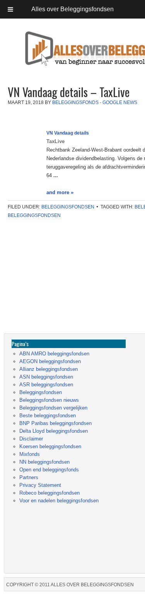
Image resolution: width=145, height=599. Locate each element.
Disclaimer (31, 439)
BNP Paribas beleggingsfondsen (55, 423)
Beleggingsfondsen (67, 207)
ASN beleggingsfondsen (46, 377)
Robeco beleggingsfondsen (49, 493)
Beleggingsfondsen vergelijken (53, 408)
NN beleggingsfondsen (44, 462)
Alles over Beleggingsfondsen (60, 56)
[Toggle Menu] (10, 9)
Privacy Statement (40, 485)
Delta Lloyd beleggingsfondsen (53, 431)
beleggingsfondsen (34, 215)
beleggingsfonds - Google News (94, 102)
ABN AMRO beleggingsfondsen (54, 354)
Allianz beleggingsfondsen (48, 369)
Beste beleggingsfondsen (47, 415)
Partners (28, 477)
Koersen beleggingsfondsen (50, 446)
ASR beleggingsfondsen (46, 384)
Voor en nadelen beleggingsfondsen (59, 500)
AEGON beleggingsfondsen (50, 361)
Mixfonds (29, 454)
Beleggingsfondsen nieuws (49, 400)
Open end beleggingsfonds (49, 470)
